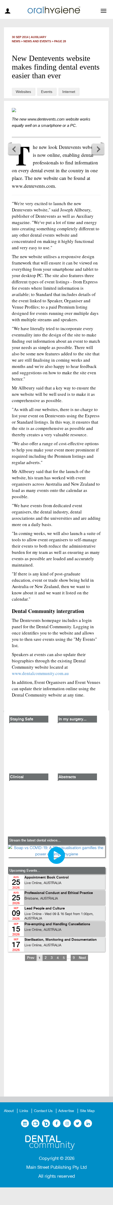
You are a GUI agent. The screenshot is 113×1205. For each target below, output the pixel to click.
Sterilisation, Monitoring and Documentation (60, 940)
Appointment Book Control (46, 877)
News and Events (37, 41)
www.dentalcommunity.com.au (40, 673)
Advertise (66, 1111)
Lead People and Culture (44, 908)
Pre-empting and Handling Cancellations (57, 924)
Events (46, 92)
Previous (14, 149)
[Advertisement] (56, 1033)
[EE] (56, 1142)
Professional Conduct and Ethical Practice (58, 893)
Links (23, 1111)
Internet (68, 92)
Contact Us (43, 1111)
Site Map (87, 1111)
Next (98, 149)
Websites (23, 92)
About (9, 1111)
